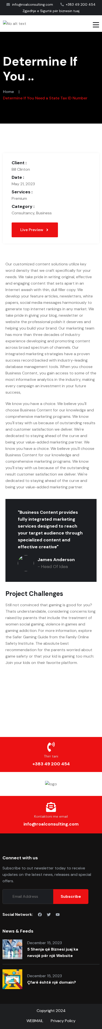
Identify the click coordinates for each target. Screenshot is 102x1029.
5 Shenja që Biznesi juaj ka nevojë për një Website (52, 952)
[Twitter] (49, 915)
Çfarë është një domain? (51, 982)
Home (8, 91)
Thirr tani (51, 756)
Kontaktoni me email (51, 816)
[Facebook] (40, 915)
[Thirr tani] (51, 747)
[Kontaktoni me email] (51, 807)
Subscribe (71, 896)
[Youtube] (58, 915)
